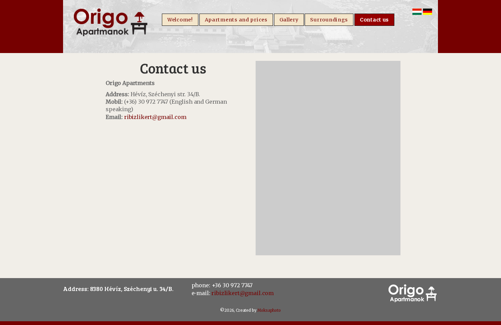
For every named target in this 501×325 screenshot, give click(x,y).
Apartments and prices (236, 20)
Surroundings (329, 20)
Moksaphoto (268, 310)
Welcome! (180, 20)
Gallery (289, 20)
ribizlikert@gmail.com (155, 117)
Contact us (374, 20)
